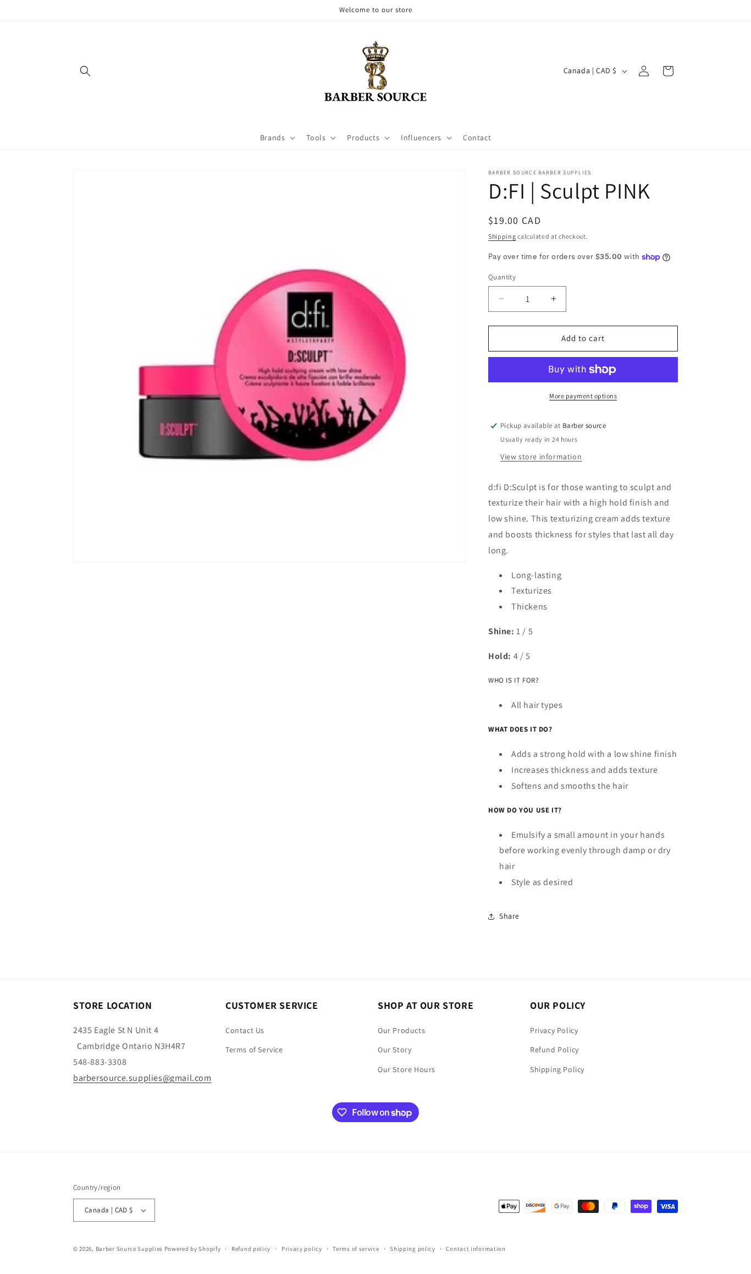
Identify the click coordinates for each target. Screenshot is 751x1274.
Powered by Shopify (192, 1249)
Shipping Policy (557, 1069)
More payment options (583, 396)
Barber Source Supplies (129, 1249)
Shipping (502, 236)
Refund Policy (554, 1050)
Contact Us (244, 1030)
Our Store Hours (406, 1069)
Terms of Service (254, 1050)
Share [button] (509, 916)
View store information (541, 457)
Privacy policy (301, 1249)
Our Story (394, 1050)
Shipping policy (412, 1249)
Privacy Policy (554, 1030)
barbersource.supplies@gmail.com (142, 1078)
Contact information (475, 1249)
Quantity (502, 277)
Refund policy (250, 1249)
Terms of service (356, 1249)
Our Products (401, 1030)
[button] (85, 71)
